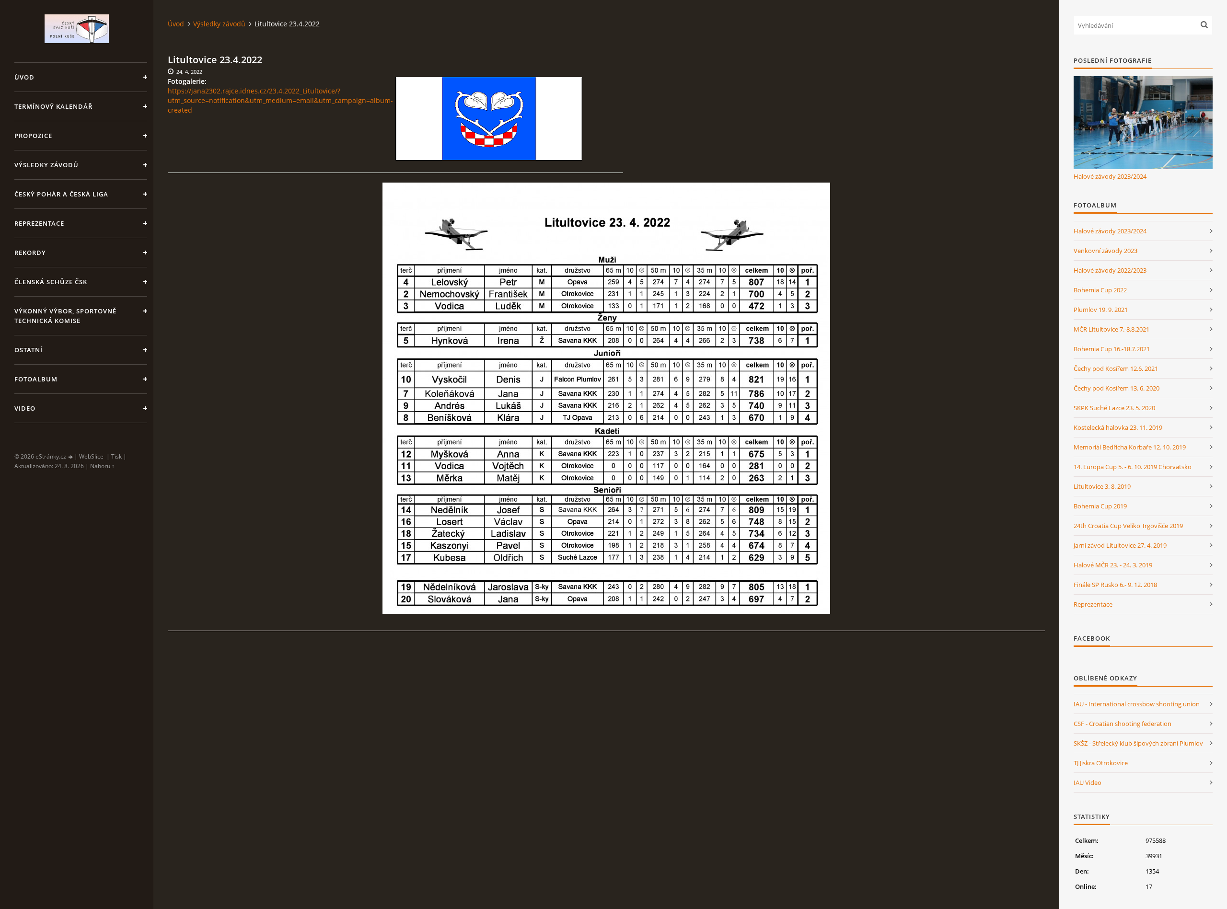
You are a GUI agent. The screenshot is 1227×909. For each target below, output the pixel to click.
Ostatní (28, 349)
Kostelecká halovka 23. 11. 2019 (1118, 427)
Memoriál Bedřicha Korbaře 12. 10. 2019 (1130, 447)
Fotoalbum (36, 379)
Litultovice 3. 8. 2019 (1102, 486)
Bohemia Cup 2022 (1100, 290)
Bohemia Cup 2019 (1100, 506)
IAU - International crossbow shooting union (1137, 704)
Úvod (24, 77)
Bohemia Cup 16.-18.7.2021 (1112, 349)
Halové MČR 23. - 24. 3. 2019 (1113, 565)
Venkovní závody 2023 (1105, 250)
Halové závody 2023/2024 (1110, 176)
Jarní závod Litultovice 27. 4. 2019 (1120, 545)
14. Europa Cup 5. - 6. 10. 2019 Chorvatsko (1133, 466)
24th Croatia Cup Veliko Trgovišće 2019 (1128, 525)
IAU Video (1087, 782)
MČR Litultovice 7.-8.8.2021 (1111, 329)
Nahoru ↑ (102, 466)
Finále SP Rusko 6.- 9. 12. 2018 (1115, 584)
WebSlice (91, 456)
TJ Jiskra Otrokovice (1101, 763)
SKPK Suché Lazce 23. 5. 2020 (1114, 407)
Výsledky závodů (46, 165)
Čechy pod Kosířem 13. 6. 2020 (1116, 388)
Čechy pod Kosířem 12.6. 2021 (1116, 368)
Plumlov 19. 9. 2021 (1101, 309)
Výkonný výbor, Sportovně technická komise (65, 316)
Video (24, 408)
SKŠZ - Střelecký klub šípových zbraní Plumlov (1138, 743)
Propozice (33, 135)
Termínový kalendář (53, 106)
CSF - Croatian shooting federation (1122, 723)
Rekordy (30, 252)
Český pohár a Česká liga (61, 194)
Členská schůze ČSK (50, 281)
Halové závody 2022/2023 (1110, 270)
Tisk (116, 456)
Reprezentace (39, 223)
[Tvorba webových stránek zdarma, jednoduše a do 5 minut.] (71, 457)
